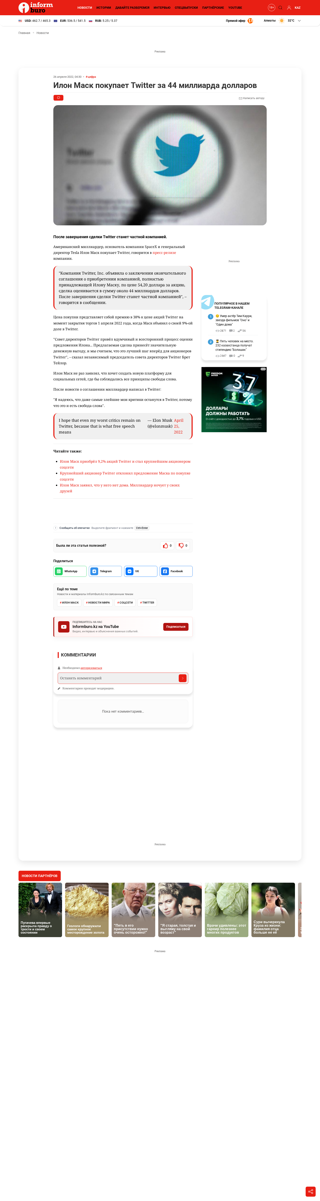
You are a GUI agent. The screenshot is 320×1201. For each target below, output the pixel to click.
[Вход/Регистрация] (288, 7)
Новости (84, 7)
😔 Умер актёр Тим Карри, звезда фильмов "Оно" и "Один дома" (234, 320)
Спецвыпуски (186, 7)
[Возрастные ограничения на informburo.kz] (271, 7)
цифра (92, 76)
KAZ (298, 7)
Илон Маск (70, 602)
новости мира (99, 602)
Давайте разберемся (132, 7)
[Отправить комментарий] (183, 678)
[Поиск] (279, 7)
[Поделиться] (311, 1192)
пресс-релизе (164, 252)
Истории (103, 7)
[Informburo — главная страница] (37, 7)
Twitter (148, 602)
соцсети (126, 602)
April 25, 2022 (179, 426)
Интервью (162, 7)
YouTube (235, 7)
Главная (24, 33)
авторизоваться (91, 668)
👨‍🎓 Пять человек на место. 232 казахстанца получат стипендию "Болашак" (235, 345)
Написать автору (253, 98)
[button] (282, 20)
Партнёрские (213, 7)
